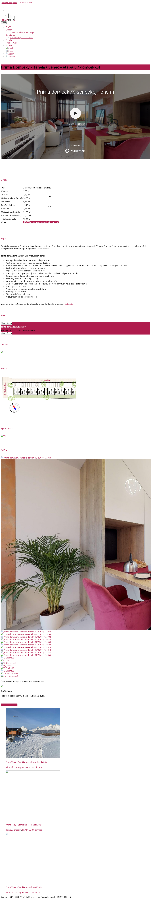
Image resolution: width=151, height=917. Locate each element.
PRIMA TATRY (28, 767)
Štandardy (10, 35)
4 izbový (9, 767)
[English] (10, 53)
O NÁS (8, 27)
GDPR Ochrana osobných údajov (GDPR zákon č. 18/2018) (31, 902)
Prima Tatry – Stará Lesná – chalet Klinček (24, 887)
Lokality (9, 29)
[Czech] (9, 51)
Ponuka (9, 40)
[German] (10, 56)
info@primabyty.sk (9, 3)
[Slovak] (9, 48)
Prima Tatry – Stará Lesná (21, 37)
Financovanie (11, 42)
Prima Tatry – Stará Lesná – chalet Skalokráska (26, 762)
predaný (17, 767)
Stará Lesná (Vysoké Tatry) (22, 32)
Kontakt (9, 45)
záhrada (38, 767)
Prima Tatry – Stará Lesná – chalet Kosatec (24, 824)
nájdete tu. (68, 304)
